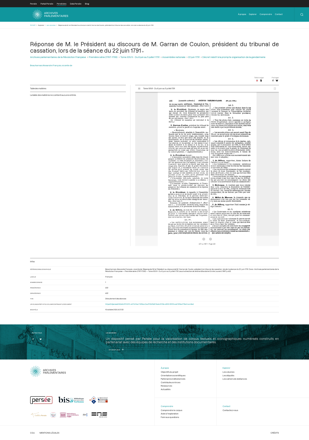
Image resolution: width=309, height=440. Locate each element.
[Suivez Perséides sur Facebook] (33, 339)
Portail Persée (47, 4)
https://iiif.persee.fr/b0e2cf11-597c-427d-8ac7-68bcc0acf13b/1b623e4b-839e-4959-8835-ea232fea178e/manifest (149, 304)
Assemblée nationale (173, 57)
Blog (87, 4)
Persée (33, 4)
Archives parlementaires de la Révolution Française (58, 57)
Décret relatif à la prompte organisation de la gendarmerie (233, 57)
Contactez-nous (230, 410)
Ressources (166, 386)
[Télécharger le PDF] (257, 81)
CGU (32, 433)
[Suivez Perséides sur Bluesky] (40, 339)
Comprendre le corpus (171, 410)
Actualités (165, 389)
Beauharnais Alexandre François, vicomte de (51, 65)
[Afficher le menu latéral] (139, 88)
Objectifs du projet (169, 372)
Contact (279, 14)
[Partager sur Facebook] (272, 81)
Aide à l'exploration (169, 413)
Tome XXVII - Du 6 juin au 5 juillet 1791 (139, 57)
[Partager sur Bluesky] (277, 81)
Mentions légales (49, 433)
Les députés (228, 375)
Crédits (275, 433)
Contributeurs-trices (170, 382)
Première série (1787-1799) (103, 57)
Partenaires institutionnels (173, 379)
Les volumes (51, 25)
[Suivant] (210, 239)
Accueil (33, 25)
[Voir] (143, 50)
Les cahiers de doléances (235, 379)
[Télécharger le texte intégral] (261, 81)
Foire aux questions (170, 417)
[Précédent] (203, 239)
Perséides (61, 4)
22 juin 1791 (194, 57)
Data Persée (75, 4)
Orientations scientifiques (173, 375)
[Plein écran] (275, 88)
